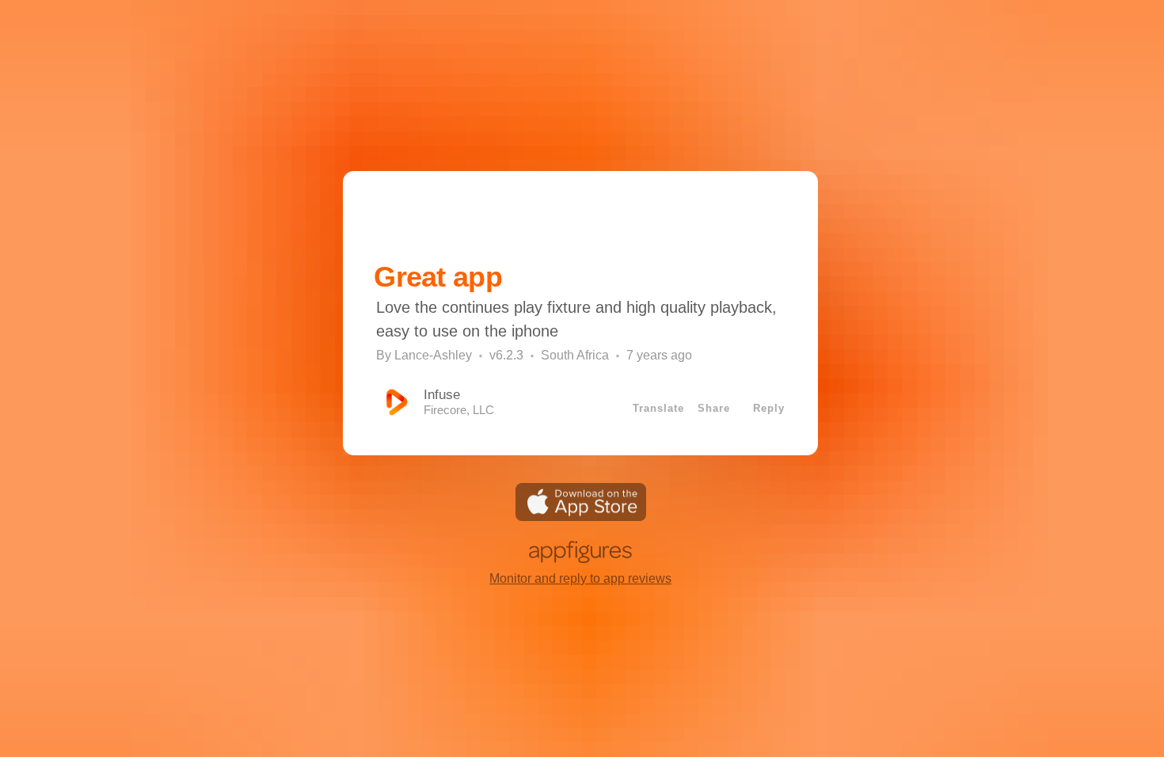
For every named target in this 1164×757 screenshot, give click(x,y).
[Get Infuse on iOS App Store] (580, 516)
